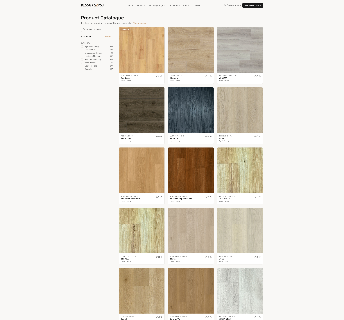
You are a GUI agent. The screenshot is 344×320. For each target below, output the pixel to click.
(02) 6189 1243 (234, 5)
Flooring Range (156, 5)
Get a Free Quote (253, 5)
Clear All (108, 36)
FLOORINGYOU (92, 5)
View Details (143, 50)
